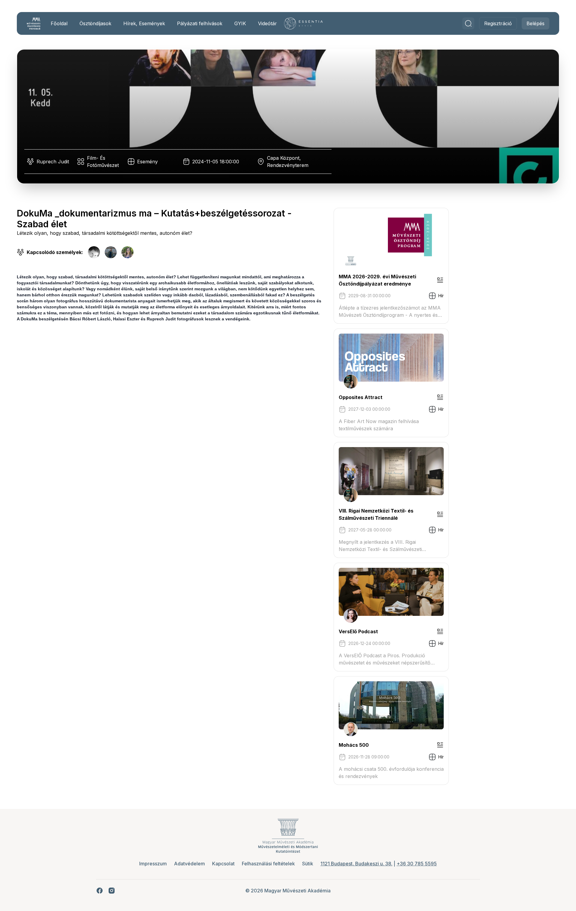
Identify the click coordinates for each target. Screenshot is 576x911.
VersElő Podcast (358, 631)
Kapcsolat (223, 864)
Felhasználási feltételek (268, 864)
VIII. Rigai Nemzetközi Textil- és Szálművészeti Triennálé (376, 514)
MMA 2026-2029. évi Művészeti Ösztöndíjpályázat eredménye (377, 280)
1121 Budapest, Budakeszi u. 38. (356, 864)
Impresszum (153, 864)
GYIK (240, 23)
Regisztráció (498, 23)
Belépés (535, 23)
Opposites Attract (360, 397)
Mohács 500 (354, 745)
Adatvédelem (189, 864)
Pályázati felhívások (199, 23)
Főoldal (59, 23)
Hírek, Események (144, 23)
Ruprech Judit (53, 162)
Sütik (307, 864)
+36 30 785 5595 (417, 864)
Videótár (267, 23)
